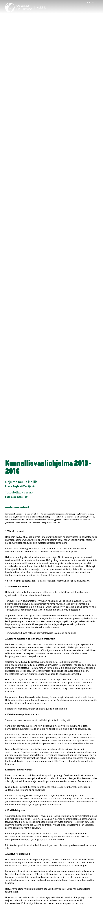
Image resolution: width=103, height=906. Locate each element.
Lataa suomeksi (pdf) (17, 496)
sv (93, 2)
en (88, 2)
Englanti (18, 486)
